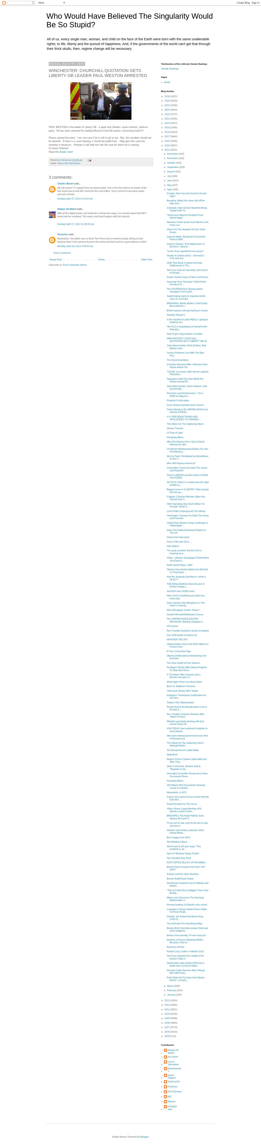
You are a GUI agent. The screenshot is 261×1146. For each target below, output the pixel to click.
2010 (167, 1014)
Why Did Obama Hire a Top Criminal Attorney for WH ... (185, 443)
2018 (167, 132)
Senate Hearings (170, 68)
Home (101, 259)
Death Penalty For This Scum (182, 804)
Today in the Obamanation (180, 702)
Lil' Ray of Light (175, 432)
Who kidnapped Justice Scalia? (183, 610)
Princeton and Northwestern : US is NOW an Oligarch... (185, 394)
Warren (171, 1101)
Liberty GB (62, 163)
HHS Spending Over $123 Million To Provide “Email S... (185, 505)
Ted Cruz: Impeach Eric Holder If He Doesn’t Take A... (185, 957)
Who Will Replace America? (181, 463)
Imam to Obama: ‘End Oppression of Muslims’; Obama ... (185, 245)
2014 (167, 150)
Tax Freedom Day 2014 (179, 858)
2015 (167, 145)
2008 (167, 1023)
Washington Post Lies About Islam (184, 682)
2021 (167, 118)
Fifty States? (173, 546)
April (170, 189)
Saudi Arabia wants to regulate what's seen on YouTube (186, 297)
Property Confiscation (178, 400)
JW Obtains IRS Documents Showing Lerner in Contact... (186, 786)
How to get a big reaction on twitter (185, 334)
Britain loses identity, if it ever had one (186, 935)
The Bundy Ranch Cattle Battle (183, 750)
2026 (167, 96)
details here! (66, 151)
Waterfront (172, 754)
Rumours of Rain (175, 947)
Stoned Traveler (175, 428)
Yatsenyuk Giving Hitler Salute (182, 691)
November (173, 158)
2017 (167, 136)
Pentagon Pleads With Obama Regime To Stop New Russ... (187, 668)
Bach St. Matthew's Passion (181, 686)
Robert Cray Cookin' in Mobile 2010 (185, 951)
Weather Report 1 (176, 315)
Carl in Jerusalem (173, 1063)
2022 (167, 114)
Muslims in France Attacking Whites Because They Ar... (185, 941)
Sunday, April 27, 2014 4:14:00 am (75, 198)
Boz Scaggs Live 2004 (178, 837)
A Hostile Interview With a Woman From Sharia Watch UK (187, 365)
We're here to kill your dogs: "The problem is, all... (184, 847)
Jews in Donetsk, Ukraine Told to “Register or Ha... (184, 767)
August (171, 171)
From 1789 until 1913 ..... (179, 541)
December (173, 154)
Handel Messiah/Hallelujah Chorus (185, 614)
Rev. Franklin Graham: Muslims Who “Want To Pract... (185, 715)
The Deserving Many (177, 360)
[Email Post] (89, 160)
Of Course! (172, 626)
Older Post (146, 259)
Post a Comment (62, 253)
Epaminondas (174, 1070)
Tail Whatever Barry (177, 842)
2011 (167, 1009)
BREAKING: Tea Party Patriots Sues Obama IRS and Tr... (185, 817)
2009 (167, 1018)
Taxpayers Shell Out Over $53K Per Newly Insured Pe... (185, 380)
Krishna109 (174, 1081)
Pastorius (62, 234)
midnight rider (172, 1107)
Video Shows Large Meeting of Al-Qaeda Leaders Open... (184, 810)
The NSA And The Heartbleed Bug (184, 923)
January (171, 994)
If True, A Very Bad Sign (179, 651)
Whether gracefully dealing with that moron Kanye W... (185, 722)
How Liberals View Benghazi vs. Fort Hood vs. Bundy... (186, 604)
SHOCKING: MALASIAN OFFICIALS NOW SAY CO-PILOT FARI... (185, 964)
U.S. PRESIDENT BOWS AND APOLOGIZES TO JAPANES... (183, 418)
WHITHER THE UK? (177, 639)
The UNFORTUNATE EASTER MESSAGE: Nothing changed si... (185, 620)
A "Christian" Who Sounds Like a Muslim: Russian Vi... (183, 676)
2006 (167, 1032)
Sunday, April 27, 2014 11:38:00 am (75, 224)
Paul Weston (74, 163)
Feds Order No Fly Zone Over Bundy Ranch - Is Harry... (185, 979)
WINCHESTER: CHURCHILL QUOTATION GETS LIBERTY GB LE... (187, 339)
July (169, 176)
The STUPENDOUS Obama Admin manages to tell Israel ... (185, 290)
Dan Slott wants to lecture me (182, 635)
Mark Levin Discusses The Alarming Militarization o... (185, 899)
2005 (167, 1036)
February (172, 990)
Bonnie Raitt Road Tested (180, 878)
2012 (167, 1005)
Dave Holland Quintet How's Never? (185, 405)
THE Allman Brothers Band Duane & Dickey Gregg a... (185, 585)
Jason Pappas (172, 1076)
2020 (167, 123)
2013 (167, 1000)
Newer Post (56, 259)
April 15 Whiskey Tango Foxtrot (183, 853)
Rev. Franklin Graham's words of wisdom (188, 630)
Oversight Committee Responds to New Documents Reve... (187, 775)
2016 (167, 141)
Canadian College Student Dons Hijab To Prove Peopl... (187, 910)
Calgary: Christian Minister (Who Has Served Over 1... (186, 498)
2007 (167, 1027)
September (173, 167)
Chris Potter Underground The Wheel (186, 511)
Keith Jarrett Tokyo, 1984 (179, 565)
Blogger (144, 1137)
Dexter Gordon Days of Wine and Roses (187, 277)
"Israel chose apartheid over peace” (185, 251)
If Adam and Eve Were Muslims (183, 874)
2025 (167, 100)
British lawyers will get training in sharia (187, 310)
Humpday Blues (175, 437)
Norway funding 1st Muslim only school (187, 904)
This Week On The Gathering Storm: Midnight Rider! (185, 744)
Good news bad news (178, 537)
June (170, 180)
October (171, 163)
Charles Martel (65, 183)
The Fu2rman (175, 1091)
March (170, 986)
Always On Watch (66, 209)
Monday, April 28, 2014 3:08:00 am (75, 246)
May (169, 185)
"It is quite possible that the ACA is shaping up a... (184, 552)
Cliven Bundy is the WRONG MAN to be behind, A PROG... (187, 410)
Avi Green (173, 1057)
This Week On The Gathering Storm (185, 424)
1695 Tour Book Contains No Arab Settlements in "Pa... (184, 264)
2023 (167, 109)
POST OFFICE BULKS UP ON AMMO (186, 862)
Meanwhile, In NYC (177, 792)
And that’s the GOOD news (181, 591)
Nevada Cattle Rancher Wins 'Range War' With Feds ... (186, 971)
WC (170, 1096)
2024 (167, 105)
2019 (167, 127)
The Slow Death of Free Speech (183, 663)
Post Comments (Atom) (75, 265)
